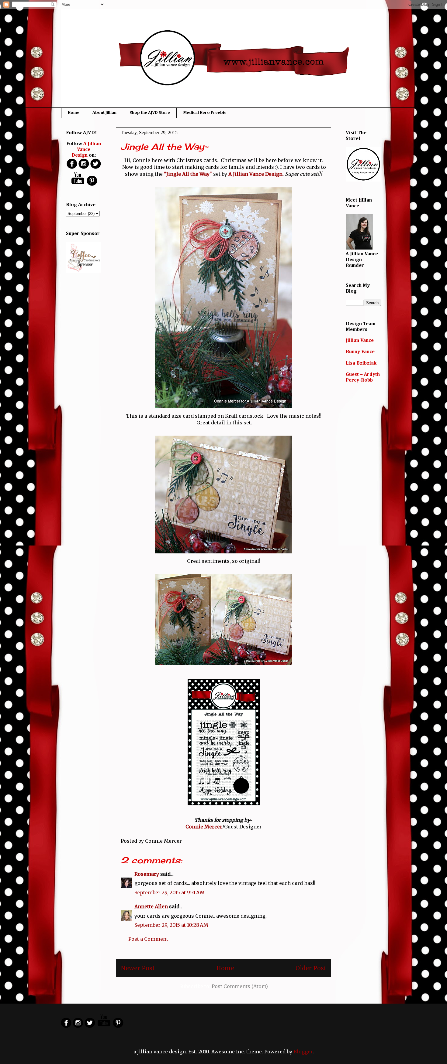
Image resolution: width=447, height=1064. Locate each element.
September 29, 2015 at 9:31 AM (169, 892)
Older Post (311, 968)
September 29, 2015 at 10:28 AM (171, 925)
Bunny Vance (360, 351)
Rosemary (146, 874)
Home (73, 112)
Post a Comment (148, 939)
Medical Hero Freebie (205, 112)
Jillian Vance (360, 340)
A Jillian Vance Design (254, 174)
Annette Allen (151, 906)
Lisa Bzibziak (361, 363)
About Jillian (104, 112)
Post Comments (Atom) (240, 986)
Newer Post (138, 968)
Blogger (303, 1052)
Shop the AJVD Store (150, 112)
